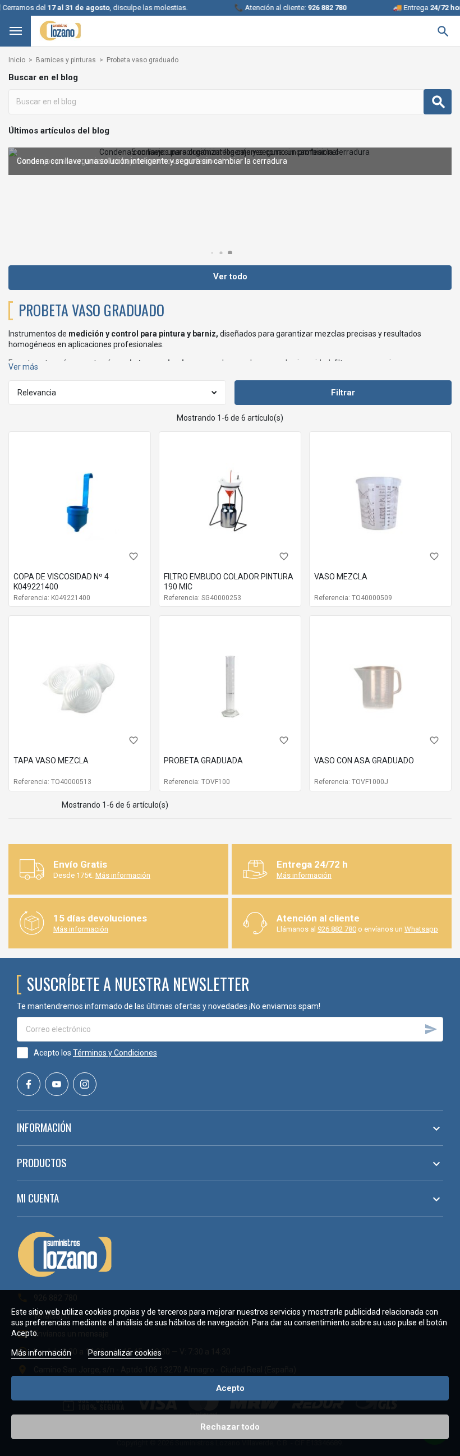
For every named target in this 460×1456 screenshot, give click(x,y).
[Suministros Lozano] (60, 30)
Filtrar (343, 393)
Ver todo (230, 276)
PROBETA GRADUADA (203, 760)
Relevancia (36, 392)
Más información (122, 875)
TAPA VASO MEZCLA (51, 760)
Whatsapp (421, 929)
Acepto (230, 1388)
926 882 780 (337, 929)
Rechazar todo (230, 1427)
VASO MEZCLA (340, 576)
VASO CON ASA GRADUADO (364, 760)
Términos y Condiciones (115, 1052)
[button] (212, 253)
